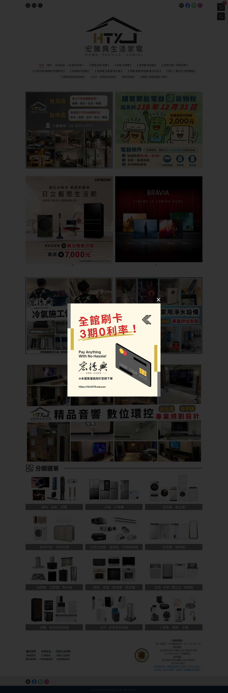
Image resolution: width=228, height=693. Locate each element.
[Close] (158, 299)
